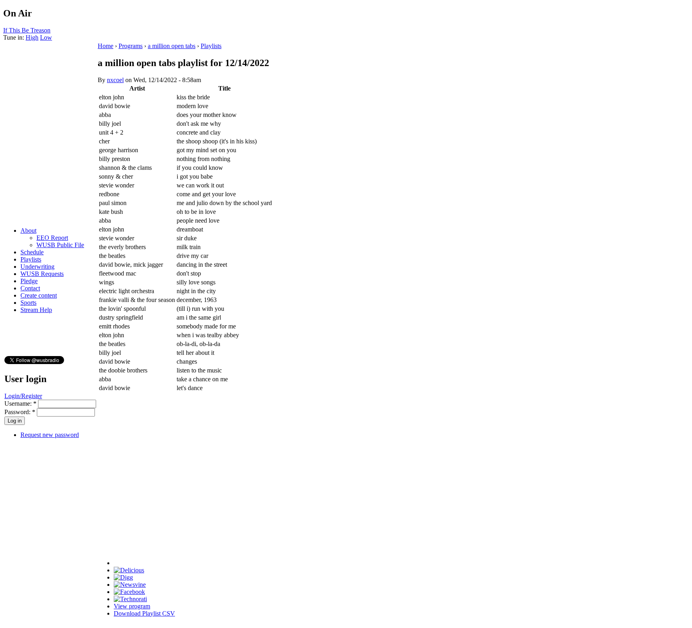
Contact (30, 288)
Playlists (30, 259)
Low (46, 37)
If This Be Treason (26, 30)
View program (132, 606)
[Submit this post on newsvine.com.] (130, 584)
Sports (28, 302)
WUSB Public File (60, 245)
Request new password (49, 434)
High (32, 37)
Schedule (32, 252)
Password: (19, 412)
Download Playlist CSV (144, 613)
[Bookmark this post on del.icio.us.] (129, 570)
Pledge (29, 281)
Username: (20, 403)
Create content (38, 295)
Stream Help (36, 309)
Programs (131, 45)
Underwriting (37, 266)
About (28, 230)
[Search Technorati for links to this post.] (130, 599)
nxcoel (115, 79)
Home (105, 45)
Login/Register (23, 395)
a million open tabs (171, 45)
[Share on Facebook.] (129, 591)
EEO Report (52, 237)
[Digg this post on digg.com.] (123, 577)
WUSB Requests (42, 273)
